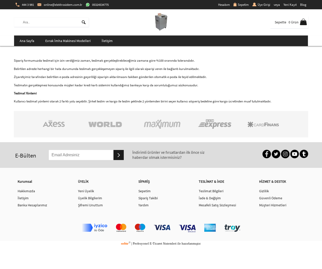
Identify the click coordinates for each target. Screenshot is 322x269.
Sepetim (243, 5)
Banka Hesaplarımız (32, 205)
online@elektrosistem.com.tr (63, 5)
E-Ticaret (156, 243)
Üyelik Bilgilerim (90, 198)
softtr (126, 243)
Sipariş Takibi (148, 198)
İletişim (107, 41)
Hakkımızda (26, 191)
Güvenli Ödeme (270, 198)
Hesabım (224, 5)
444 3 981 (28, 5)
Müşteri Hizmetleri (272, 205)
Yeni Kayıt (290, 5)
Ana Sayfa (27, 41)
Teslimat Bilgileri (211, 191)
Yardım (143, 205)
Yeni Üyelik (86, 191)
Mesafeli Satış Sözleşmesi (217, 205)
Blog (303, 5)
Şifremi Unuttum (90, 205)
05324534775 (100, 5)
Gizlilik (264, 191)
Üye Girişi (264, 5)
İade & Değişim (210, 198)
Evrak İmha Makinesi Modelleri (68, 41)
